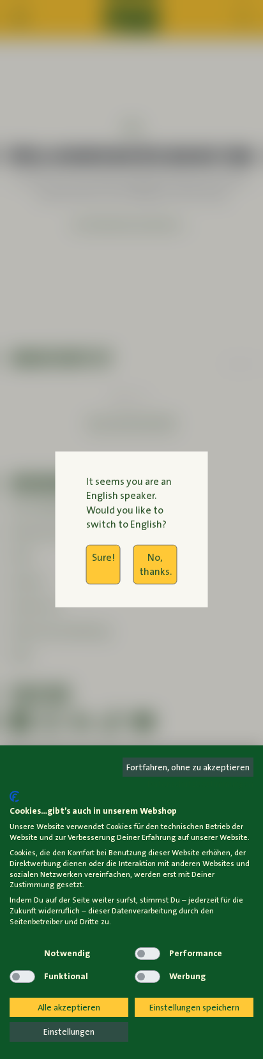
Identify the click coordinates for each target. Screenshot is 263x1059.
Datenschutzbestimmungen (200, 783)
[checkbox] (22, 953)
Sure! (103, 556)
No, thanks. (155, 563)
